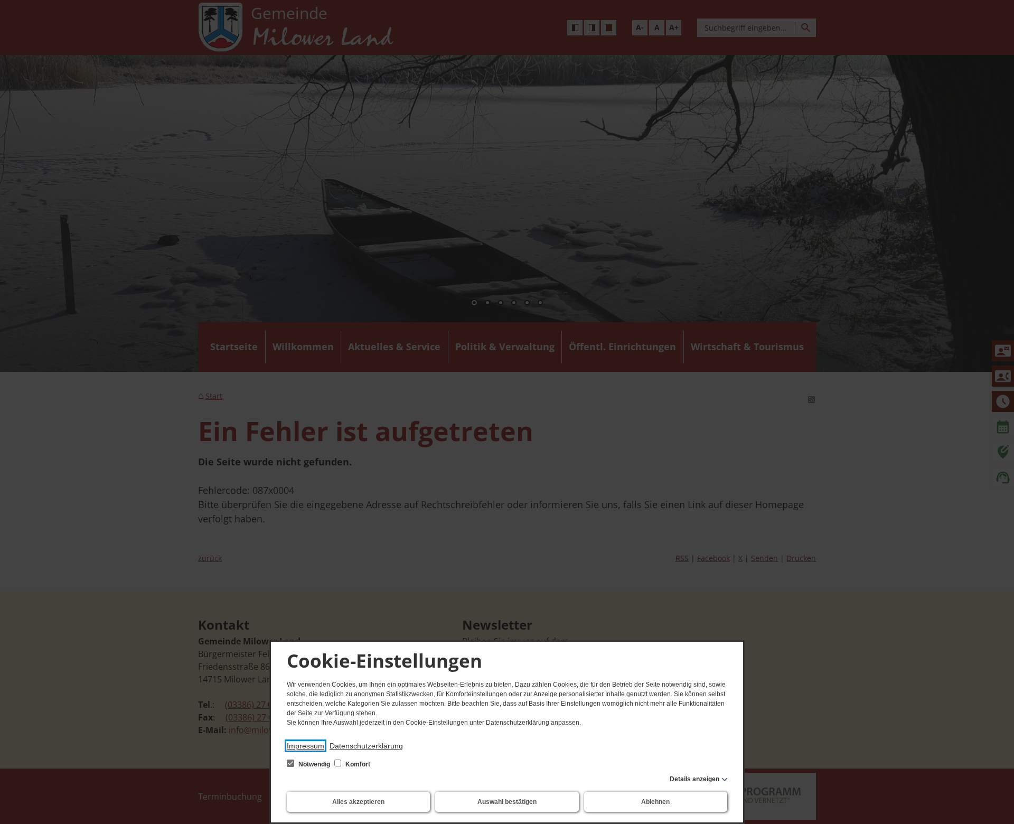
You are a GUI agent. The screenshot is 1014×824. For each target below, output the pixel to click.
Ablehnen (655, 802)
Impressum (305, 746)
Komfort (357, 764)
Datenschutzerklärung (366, 746)
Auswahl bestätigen (507, 802)
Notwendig (314, 764)
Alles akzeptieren (358, 802)
